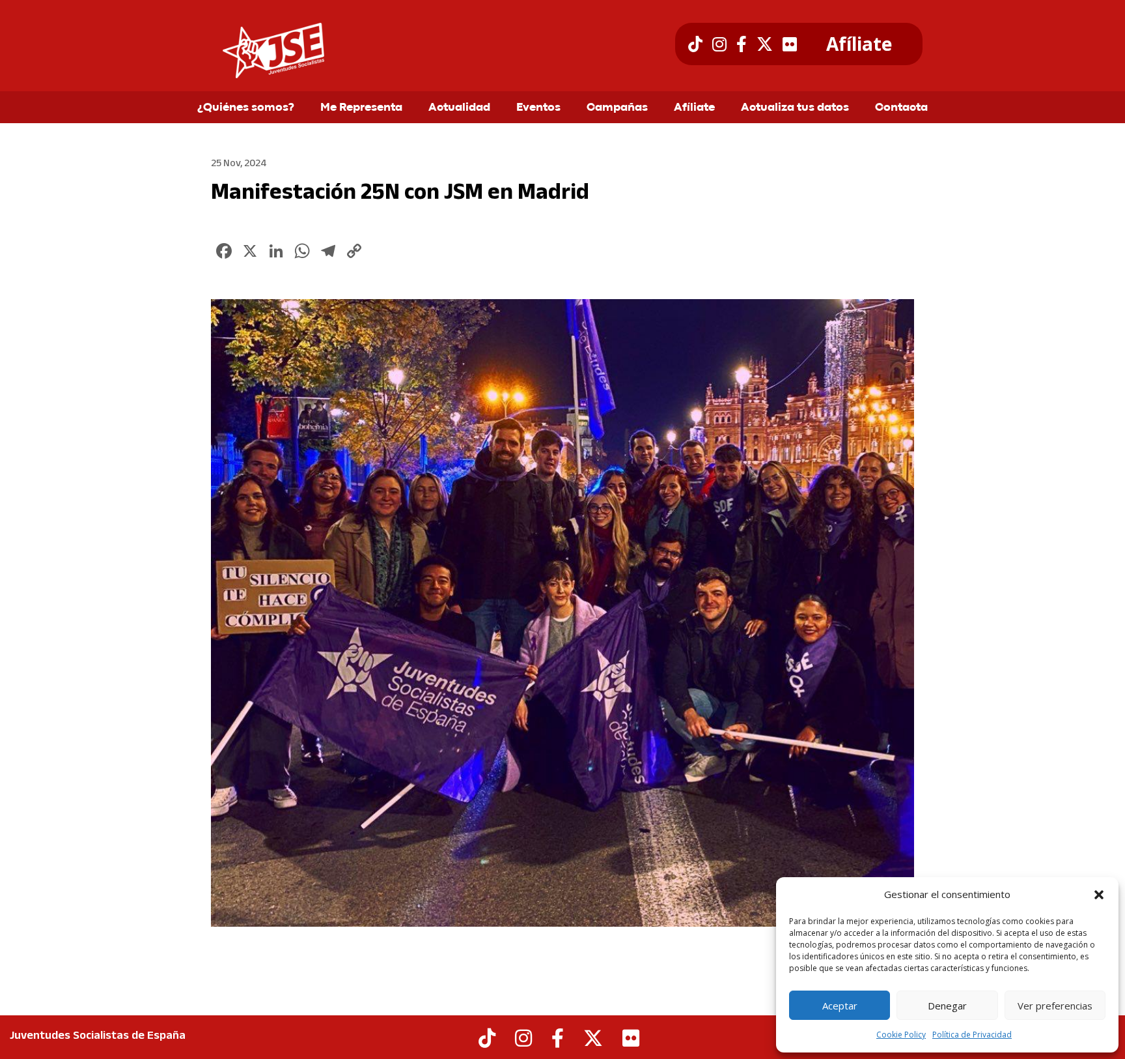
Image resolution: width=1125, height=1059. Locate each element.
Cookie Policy (901, 1034)
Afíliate (859, 44)
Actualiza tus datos (795, 108)
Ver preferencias (1055, 1005)
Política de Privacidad (972, 1034)
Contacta (901, 108)
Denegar (947, 1005)
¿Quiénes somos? (245, 108)
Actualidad (459, 108)
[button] (1098, 894)
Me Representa (361, 108)
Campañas (617, 108)
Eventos (538, 108)
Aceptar (839, 1005)
